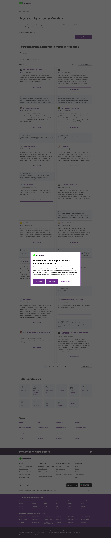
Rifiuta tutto (52, 281)
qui (42, 274)
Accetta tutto (39, 281)
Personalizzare (65, 281)
